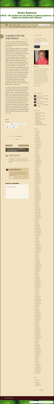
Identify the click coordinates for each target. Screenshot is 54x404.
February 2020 (38, 244)
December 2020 (38, 229)
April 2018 (37, 276)
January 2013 (37, 365)
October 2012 (37, 370)
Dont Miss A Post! (38, 35)
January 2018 (37, 280)
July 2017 (37, 289)
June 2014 (37, 341)
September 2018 (38, 268)
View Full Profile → (37, 85)
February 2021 (38, 226)
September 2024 (38, 164)
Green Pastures (27, 15)
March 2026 (37, 138)
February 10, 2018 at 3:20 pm (14, 156)
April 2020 (37, 241)
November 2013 (38, 351)
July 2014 (37, 339)
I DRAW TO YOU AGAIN (24, 145)
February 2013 (38, 364)
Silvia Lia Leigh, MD (25, 38)
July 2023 (37, 184)
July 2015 (37, 322)
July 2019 (37, 254)
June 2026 (37, 134)
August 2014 (37, 338)
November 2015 (38, 316)
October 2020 (37, 232)
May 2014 (37, 342)
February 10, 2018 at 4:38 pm (15, 170)
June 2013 (37, 358)
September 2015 (38, 319)
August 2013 (37, 355)
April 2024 (37, 171)
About (18, 24)
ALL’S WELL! (9, 145)
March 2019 (37, 260)
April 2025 (37, 154)
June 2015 (37, 323)
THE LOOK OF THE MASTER (40, 124)
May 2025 (37, 153)
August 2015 (37, 320)
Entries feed (37, 382)
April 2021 (37, 224)
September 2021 (38, 216)
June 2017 (37, 290)
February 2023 (38, 192)
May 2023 (37, 187)
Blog (14, 24)
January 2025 (37, 158)
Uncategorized (19, 136)
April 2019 (37, 258)
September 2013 (38, 354)
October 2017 (37, 284)
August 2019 (37, 252)
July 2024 (37, 167)
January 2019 (37, 263)
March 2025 (37, 155)
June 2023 (37, 186)
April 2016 (37, 309)
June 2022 (37, 203)
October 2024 (37, 163)
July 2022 (37, 202)
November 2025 (38, 144)
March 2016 (37, 310)
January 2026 (37, 141)
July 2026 (37, 132)
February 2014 (38, 347)
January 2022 (37, 210)
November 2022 (38, 196)
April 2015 (37, 326)
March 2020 (37, 242)
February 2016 (38, 312)
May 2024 (37, 170)
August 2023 (37, 183)
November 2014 (38, 334)
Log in (36, 381)
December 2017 (38, 281)
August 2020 (37, 235)
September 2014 (38, 336)
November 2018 (38, 265)
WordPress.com (38, 385)
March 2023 (37, 190)
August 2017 (37, 287)
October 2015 (37, 318)
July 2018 (37, 271)
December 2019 (38, 247)
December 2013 (38, 349)
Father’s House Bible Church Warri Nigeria (18, 26)
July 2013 (37, 357)
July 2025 (37, 150)
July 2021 (37, 219)
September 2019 (38, 251)
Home (10, 24)
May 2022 (37, 205)
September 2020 (38, 234)
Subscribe (37, 46)
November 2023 (38, 179)
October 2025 (37, 145)
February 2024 (38, 174)
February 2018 (38, 279)
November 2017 (38, 283)
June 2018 (37, 273)
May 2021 (37, 222)
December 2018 (38, 264)
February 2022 (38, 209)
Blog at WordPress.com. (9, 398)
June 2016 (37, 307)
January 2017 (37, 297)
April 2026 (37, 137)
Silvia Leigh (36, 66)
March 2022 (37, 208)
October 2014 (37, 335)
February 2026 (38, 140)
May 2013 (37, 360)
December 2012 (38, 367)
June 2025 (37, 151)
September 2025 (38, 147)
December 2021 (38, 212)
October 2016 (37, 302)
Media (29, 26)
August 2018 (37, 270)
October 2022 (37, 197)
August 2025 (37, 148)
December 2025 (38, 142)
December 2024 (38, 160)
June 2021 (37, 221)
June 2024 (37, 168)
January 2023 (37, 193)
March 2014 (37, 345)
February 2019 (38, 261)
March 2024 (37, 173)
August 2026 (37, 131)
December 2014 (38, 332)
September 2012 (38, 371)
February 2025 (38, 157)
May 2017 (37, 292)
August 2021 (37, 218)
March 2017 (37, 294)
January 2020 (37, 245)
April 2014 (37, 344)
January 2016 (37, 313)
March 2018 (37, 277)
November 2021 (38, 213)
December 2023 (38, 177)
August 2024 (37, 166)
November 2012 (38, 368)
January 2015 (37, 331)
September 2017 (38, 286)
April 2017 (37, 293)
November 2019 (38, 248)
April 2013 (37, 361)
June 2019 (37, 255)
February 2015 (38, 329)
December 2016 (38, 299)
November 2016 (38, 300)
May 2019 (37, 257)
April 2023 (37, 189)
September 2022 (38, 199)
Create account (38, 379)
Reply (10, 164)
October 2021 (37, 215)
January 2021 (37, 228)
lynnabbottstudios (13, 155)
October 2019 (37, 250)
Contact (34, 26)
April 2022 (37, 206)
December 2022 (38, 195)
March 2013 (37, 362)
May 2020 (37, 239)
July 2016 (37, 306)
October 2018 (37, 267)
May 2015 (37, 325)
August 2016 (37, 305)
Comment (24, 196)
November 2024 (38, 161)
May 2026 (37, 135)
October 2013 (37, 352)
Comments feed (38, 384)
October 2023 (37, 180)
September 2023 (38, 182)
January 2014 (37, 348)
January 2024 (37, 176)
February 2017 (38, 296)
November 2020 (38, 231)
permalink (47, 25)
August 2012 (37, 373)
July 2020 (37, 237)
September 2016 (38, 303)
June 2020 (37, 238)
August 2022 (37, 200)
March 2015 (37, 328)
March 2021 (37, 225)
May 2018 (37, 274)
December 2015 (38, 315)
